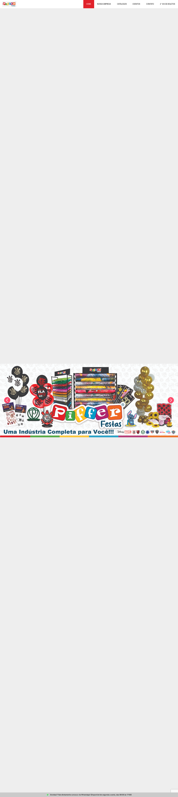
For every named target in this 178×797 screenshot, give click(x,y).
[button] (7, 400)
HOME (88, 4)
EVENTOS (136, 4)
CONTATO (150, 4)
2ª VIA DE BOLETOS (167, 4)
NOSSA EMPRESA (104, 4)
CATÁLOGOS (122, 4)
